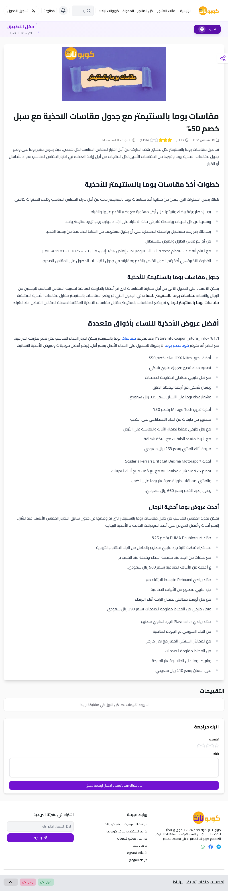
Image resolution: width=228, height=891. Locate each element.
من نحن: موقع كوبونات (132, 838)
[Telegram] (218, 846)
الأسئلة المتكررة (137, 853)
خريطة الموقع (138, 860)
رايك (216, 753)
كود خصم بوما (176, 345)
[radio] (169, 140)
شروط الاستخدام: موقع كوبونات (126, 831)
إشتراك (37, 838)
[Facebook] (210, 846)
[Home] (187, 817)
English (49, 10)
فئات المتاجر (166, 10)
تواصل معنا (140, 845)
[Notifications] (63, 10)
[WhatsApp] (202, 846)
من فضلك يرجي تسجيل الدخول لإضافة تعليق (114, 785)
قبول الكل (45, 882)
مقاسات (129, 338)
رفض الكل (27, 882)
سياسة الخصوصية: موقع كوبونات (126, 824)
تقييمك (214, 739)
